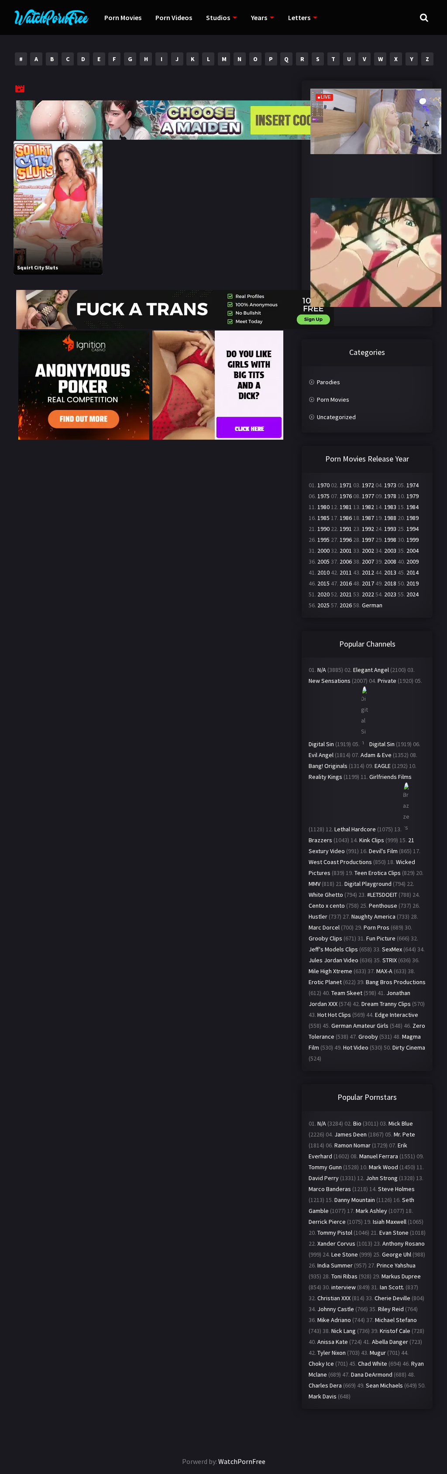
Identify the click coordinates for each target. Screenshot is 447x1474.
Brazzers (320, 840)
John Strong (382, 1178)
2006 (346, 561)
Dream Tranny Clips (386, 1004)
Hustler (318, 916)
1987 (368, 518)
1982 (368, 507)
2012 (368, 572)
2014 (412, 572)
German (372, 605)
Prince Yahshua (396, 1265)
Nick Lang (343, 1331)
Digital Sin (321, 744)
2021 (346, 594)
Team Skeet (346, 993)
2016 (346, 583)
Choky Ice (321, 1363)
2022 (368, 594)
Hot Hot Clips (334, 1015)
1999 (412, 540)
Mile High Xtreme (330, 971)
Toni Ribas (344, 1276)
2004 (412, 550)
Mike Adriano (334, 1320)
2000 (323, 550)
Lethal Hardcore (355, 829)
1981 (346, 507)
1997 (368, 540)
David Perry (324, 1178)
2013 (390, 572)
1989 (412, 518)
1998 (390, 540)
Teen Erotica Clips (377, 873)
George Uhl (396, 1254)
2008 (390, 561)
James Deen (350, 1134)
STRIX (389, 960)
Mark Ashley (371, 1211)
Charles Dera (325, 1385)
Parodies (328, 382)
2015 (323, 583)
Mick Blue (401, 1123)
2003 (390, 550)
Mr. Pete (404, 1134)
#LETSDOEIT (382, 895)
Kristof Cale (395, 1331)
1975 (323, 496)
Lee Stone (344, 1254)
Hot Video (355, 1047)
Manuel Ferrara (378, 1156)
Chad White (372, 1363)
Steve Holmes (396, 1189)
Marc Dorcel (324, 927)
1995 (323, 540)
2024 (412, 594)
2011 (346, 572)
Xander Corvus (336, 1243)
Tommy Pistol (334, 1232)
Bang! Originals (328, 766)
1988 (390, 518)
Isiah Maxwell (389, 1222)
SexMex (392, 949)
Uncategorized (336, 417)
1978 (390, 496)
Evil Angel (321, 755)
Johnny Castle (335, 1309)
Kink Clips (371, 840)
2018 (390, 583)
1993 (390, 529)
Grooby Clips (325, 938)
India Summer (335, 1265)
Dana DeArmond (371, 1374)
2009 (412, 561)
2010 (323, 572)
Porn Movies (122, 17)
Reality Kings (325, 777)
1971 (346, 485)
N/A (321, 670)
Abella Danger (390, 1342)
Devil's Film (383, 851)
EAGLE (383, 766)
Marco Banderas (330, 1189)
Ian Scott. (392, 1287)
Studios (218, 17)
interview (343, 1287)
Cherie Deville (392, 1298)
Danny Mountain (354, 1200)
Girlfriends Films (390, 777)
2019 (412, 583)
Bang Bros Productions (396, 982)
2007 (368, 561)
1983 (390, 507)
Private (387, 681)
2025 (323, 605)
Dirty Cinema (408, 1047)
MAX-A (384, 971)
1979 (412, 496)
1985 (323, 518)
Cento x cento (327, 905)
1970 (323, 485)
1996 (346, 540)
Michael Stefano (396, 1320)
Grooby (368, 1036)
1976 (346, 496)
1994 (412, 529)
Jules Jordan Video (333, 960)
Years (259, 17)
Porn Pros (376, 927)
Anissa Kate (332, 1342)
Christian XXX (334, 1298)
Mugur (378, 1353)
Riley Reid (391, 1309)
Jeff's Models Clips (333, 949)
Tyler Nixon (331, 1353)
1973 (390, 485)
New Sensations (330, 681)
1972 (368, 485)
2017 (368, 583)
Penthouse (383, 905)
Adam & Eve (376, 755)
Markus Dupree (401, 1276)
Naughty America (373, 916)
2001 (346, 550)
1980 (323, 507)
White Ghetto (326, 895)
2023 (390, 594)
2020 (323, 594)
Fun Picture (380, 938)
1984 (412, 507)
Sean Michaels (384, 1385)
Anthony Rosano (403, 1243)
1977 (368, 496)
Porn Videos (173, 17)
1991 (346, 529)
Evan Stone (394, 1232)
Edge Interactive (396, 1015)
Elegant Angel (371, 670)
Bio (357, 1123)
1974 (412, 485)
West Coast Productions (340, 862)
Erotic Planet (325, 982)
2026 (346, 605)
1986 (346, 518)
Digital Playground (368, 884)
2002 (368, 550)
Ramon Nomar (352, 1145)
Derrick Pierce (327, 1222)
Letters (299, 17)
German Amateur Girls (360, 1026)
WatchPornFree (241, 1461)
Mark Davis (323, 1396)
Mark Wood (383, 1167)
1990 (323, 529)
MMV (314, 884)
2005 (323, 561)
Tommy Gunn (325, 1167)
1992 (368, 529)
